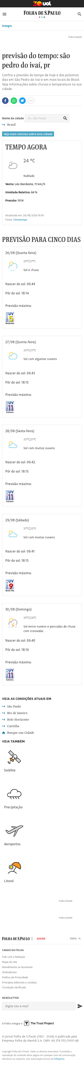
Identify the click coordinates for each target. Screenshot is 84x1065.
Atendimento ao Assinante (17, 967)
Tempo (7, 26)
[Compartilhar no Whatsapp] (14, 100)
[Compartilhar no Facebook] (5, 100)
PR (47, 65)
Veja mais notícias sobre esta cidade (28, 134)
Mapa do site (9, 962)
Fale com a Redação (13, 957)
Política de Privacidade (15, 977)
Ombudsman (9, 972)
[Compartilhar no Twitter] (22, 100)
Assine (41, 938)
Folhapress (59, 1058)
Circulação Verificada (14, 987)
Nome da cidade (13, 118)
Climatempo (20, 219)
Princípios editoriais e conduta (19, 982)
